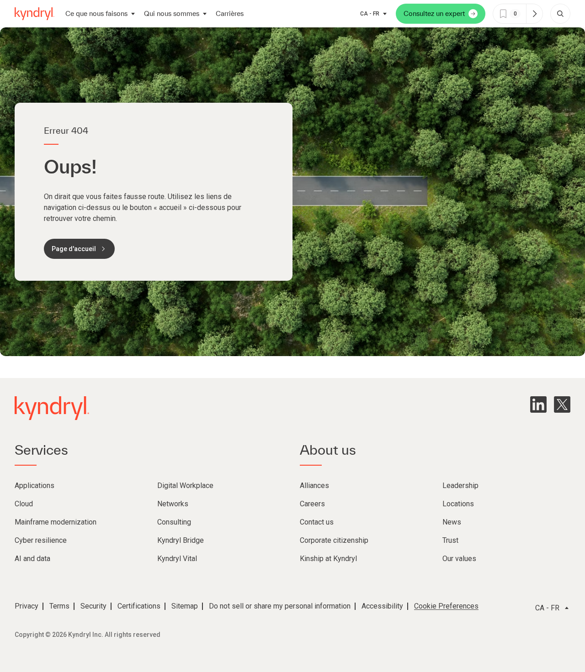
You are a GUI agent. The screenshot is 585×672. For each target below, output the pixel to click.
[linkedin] (538, 404)
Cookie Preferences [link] (446, 606)
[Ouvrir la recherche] (560, 14)
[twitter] (562, 404)
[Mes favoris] (534, 13)
